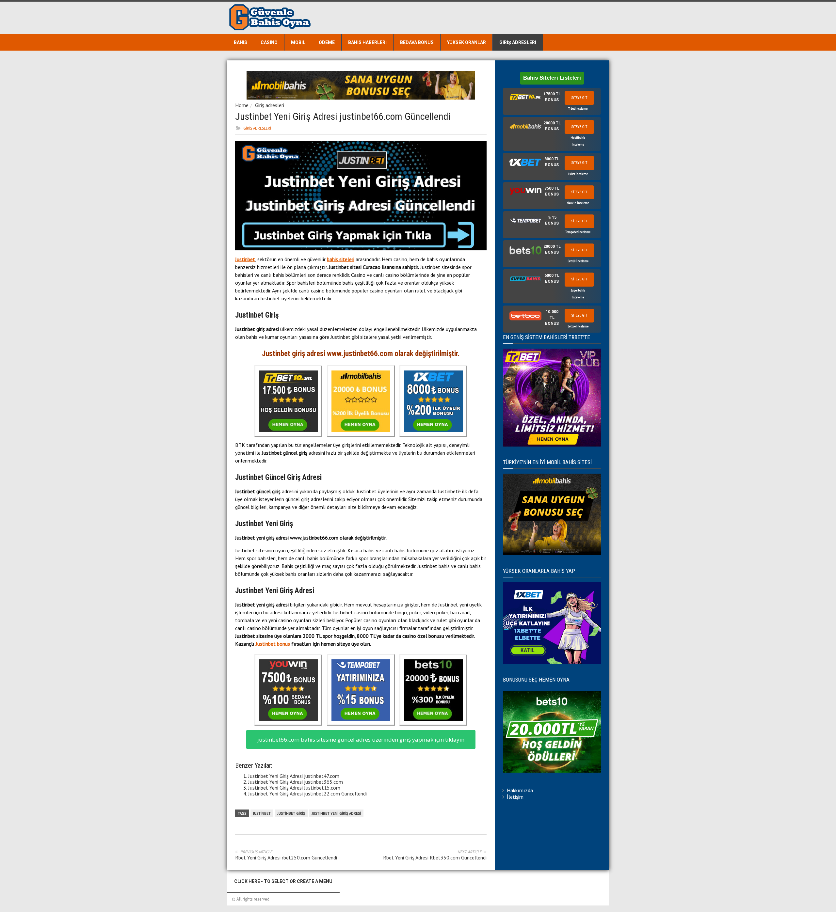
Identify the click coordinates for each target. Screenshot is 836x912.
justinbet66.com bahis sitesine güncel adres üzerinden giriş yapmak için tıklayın (360, 739)
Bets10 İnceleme (578, 261)
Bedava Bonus (417, 42)
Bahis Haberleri (367, 42)
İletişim (515, 797)
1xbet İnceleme (578, 174)
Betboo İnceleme (578, 326)
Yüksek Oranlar (466, 42)
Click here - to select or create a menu (283, 881)
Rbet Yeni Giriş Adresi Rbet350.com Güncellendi (435, 857)
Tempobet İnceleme (577, 232)
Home (242, 105)
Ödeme (327, 42)
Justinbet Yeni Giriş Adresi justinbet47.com (293, 776)
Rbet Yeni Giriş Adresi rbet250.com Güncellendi (286, 857)
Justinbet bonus (273, 643)
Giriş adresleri (517, 42)
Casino (269, 42)
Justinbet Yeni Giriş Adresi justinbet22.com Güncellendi (307, 793)
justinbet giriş (291, 813)
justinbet (262, 813)
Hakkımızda (520, 790)
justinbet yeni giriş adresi (336, 813)
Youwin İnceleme (578, 203)
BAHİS (240, 42)
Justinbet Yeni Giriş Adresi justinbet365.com (295, 781)
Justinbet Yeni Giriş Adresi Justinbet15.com (294, 787)
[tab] (552, 101)
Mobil (298, 42)
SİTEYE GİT (579, 98)
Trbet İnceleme (577, 108)
